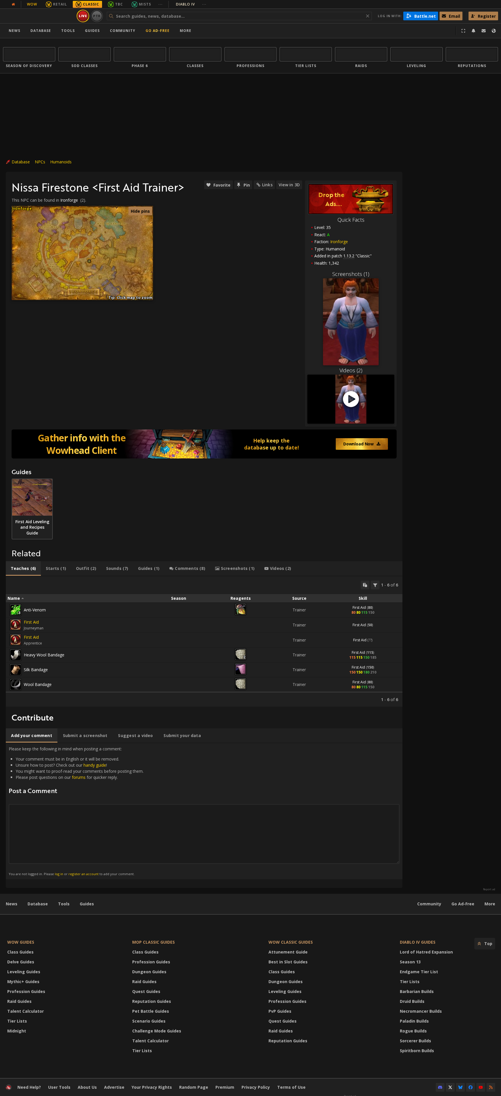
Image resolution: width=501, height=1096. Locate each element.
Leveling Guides (23, 971)
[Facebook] (470, 1087)
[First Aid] (15, 624)
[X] (450, 1087)
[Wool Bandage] (15, 684)
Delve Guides (20, 962)
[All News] (13, 4)
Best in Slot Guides (288, 962)
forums (79, 777)
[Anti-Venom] (15, 609)
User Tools (59, 1087)
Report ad (489, 889)
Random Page (193, 1087)
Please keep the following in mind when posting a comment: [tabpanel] (76, 811)
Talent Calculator (25, 1011)
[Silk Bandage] (15, 669)
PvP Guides (279, 1011)
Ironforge (339, 241)
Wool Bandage (38, 684)
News (14, 30)
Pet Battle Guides (150, 1011)
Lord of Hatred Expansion (426, 952)
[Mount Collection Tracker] (204, 443)
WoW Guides (20, 942)
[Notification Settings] (473, 30)
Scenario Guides (149, 1021)
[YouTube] (480, 1087)
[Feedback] (483, 30)
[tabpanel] (204, 641)
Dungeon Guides (149, 971)
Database (40, 30)
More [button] (185, 30)
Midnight (16, 1031)
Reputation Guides (151, 1001)
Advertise (114, 1087)
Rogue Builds (413, 1031)
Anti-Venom (35, 610)
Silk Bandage (36, 669)
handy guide (95, 765)
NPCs (40, 162)
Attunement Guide (288, 952)
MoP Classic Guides (153, 942)
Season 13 (410, 962)
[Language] (493, 30)
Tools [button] (68, 30)
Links (267, 184)
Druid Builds (412, 1001)
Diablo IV (191, 4)
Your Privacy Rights (152, 1087)
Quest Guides (146, 991)
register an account (83, 874)
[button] (89, 261)
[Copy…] (365, 585)
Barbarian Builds (417, 991)
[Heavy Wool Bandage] (15, 654)
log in (59, 874)
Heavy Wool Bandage (44, 655)
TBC (119, 4)
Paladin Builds (414, 1021)
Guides (92, 30)
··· (160, 4)
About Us (87, 1087)
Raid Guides (19, 1001)
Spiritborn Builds (417, 1050)
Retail (60, 4)
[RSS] (491, 1087)
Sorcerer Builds (415, 1040)
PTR (97, 16)
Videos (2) (351, 370)
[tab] (23, 568)
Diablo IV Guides (417, 942)
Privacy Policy (256, 1087)
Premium (224, 1087)
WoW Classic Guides (290, 942)
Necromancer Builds (421, 1011)
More (489, 904)
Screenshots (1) (350, 273)
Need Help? (29, 1087)
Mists (145, 4)
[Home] (39, 16)
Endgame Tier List (419, 971)
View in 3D (289, 184)
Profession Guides (26, 991)
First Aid (359, 607)
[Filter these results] (375, 585)
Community (122, 30)
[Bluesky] (460, 1087)
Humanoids (61, 162)
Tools (64, 904)
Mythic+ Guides (23, 981)
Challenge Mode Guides (156, 1031)
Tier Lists (17, 1021)
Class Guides (20, 952)
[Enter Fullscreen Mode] (463, 30)
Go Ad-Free (158, 30)
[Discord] (440, 1087)
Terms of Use (291, 1087)
